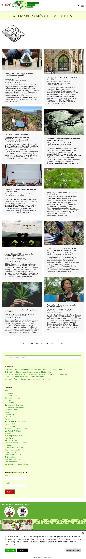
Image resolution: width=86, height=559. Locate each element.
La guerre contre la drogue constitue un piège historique (20, 190)
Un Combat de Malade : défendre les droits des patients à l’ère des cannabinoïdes (36, 374)
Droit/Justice (9, 414)
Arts (6, 391)
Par (11, 80)
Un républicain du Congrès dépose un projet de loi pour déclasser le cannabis (62, 249)
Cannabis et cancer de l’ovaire (16, 134)
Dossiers (8, 412)
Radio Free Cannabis (12, 450)
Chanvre (49, 197)
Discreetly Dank (11, 410)
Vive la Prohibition (69, 143)
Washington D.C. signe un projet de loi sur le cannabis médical (63, 306)
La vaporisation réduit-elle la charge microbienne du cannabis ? (19, 74)
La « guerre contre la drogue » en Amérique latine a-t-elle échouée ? (63, 139)
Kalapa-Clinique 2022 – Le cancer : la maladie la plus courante (19, 255)
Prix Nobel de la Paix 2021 (14, 447)
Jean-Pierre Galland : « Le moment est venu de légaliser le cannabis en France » (35, 370)
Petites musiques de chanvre (16, 443)
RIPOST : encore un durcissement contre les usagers (24, 377)
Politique (49, 143)
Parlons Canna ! (11, 440)
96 (37, 344)
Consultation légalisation (14, 407)
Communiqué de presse (14, 405)
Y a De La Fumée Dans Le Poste (16, 464)
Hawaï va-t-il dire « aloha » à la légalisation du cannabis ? (21, 311)
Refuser (23, 550)
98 (47, 344)
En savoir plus (10, 544)
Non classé (9, 438)
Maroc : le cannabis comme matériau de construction (62, 193)
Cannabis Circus (11, 395)
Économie (8, 417)
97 (42, 344)
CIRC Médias (9, 403)
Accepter (10, 550)
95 (32, 344)
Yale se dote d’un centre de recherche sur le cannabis (63, 78)
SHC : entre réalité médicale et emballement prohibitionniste (28, 372)
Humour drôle (10, 424)
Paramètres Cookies (73, 550)
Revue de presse (10, 78)
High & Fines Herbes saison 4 (16, 421)
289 (61, 344)
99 (52, 344)
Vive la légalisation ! (28, 314)
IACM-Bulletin (10, 426)
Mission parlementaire (13, 436)
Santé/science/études (22, 78)
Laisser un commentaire (12, 82)
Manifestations (10, 433)
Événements (9, 419)
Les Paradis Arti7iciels (13, 431)
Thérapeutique (9, 79)
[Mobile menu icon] (82, 5)
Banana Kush (10, 393)
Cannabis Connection (13, 398)
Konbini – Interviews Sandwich (16, 429)
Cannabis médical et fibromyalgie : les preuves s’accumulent (27, 379)
